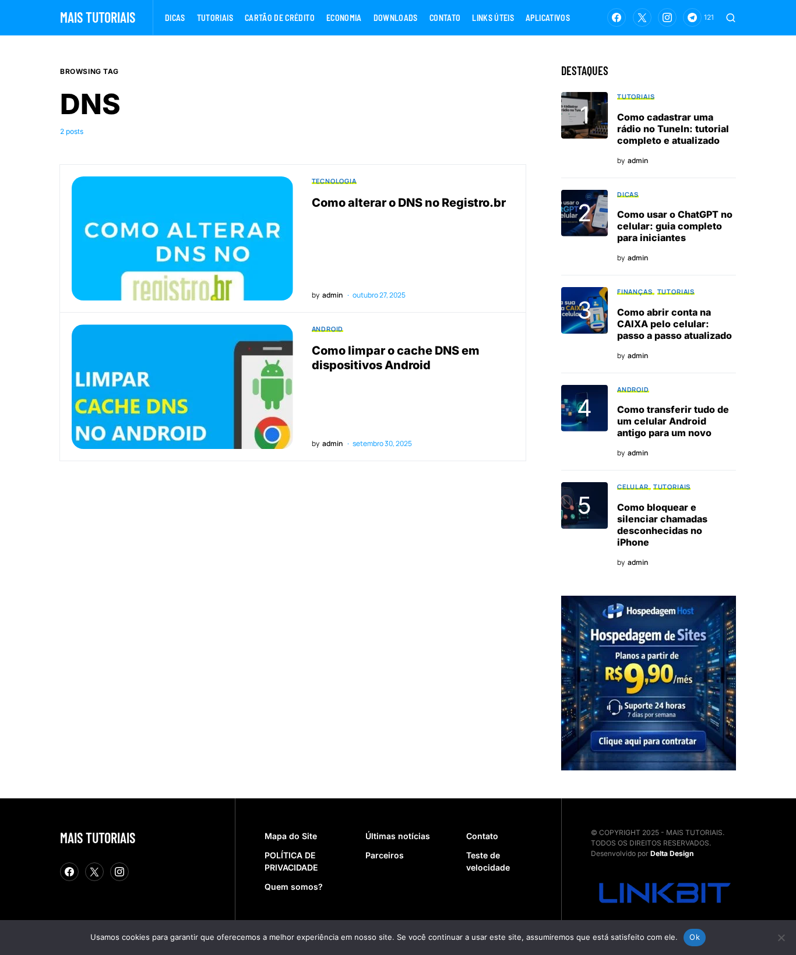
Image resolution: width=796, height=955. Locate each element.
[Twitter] (642, 17)
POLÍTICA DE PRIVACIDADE (291, 861)
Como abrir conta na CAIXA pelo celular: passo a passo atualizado (674, 323)
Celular (633, 486)
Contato (482, 836)
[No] (781, 937)
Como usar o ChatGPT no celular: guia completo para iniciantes (674, 225)
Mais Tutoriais (97, 17)
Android (328, 328)
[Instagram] (667, 17)
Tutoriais (635, 96)
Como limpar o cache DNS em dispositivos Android (396, 358)
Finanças (635, 291)
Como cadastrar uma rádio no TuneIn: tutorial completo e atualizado (673, 128)
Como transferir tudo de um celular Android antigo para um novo (673, 421)
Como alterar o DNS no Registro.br (409, 203)
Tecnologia (334, 180)
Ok (694, 937)
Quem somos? (294, 887)
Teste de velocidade (488, 861)
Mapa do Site (291, 836)
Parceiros (384, 855)
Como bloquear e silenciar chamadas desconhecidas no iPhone (662, 524)
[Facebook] (616, 17)
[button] (730, 17)
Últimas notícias (397, 836)
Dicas (628, 194)
